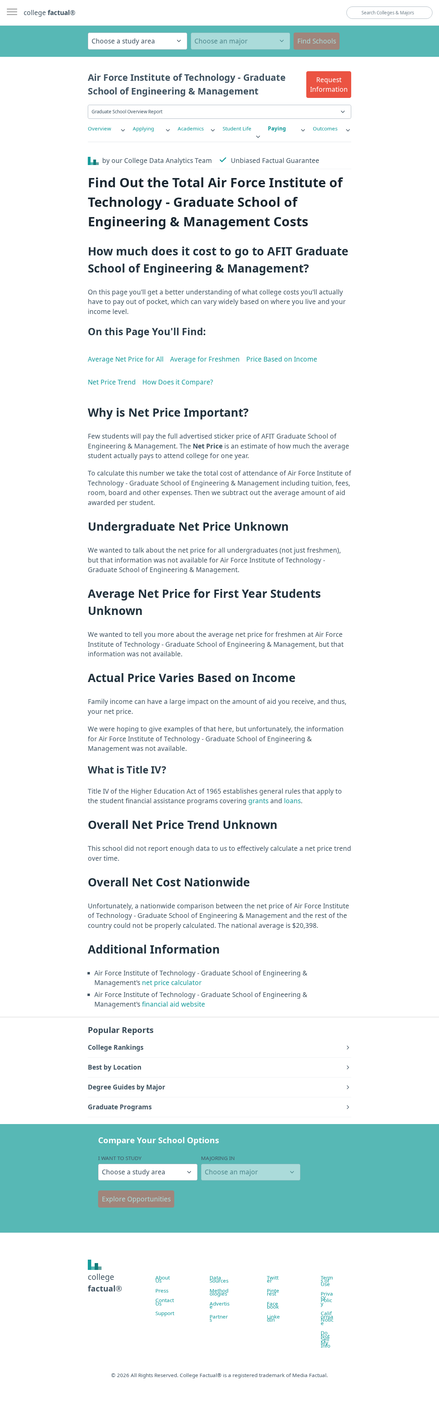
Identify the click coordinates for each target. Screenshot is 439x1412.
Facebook (273, 1305)
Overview (99, 128)
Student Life (237, 128)
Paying (277, 128)
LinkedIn (273, 1318)
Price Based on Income (281, 359)
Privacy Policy (327, 1298)
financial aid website (172, 1004)
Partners (219, 1318)
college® (105, 1283)
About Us (162, 1279)
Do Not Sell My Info (325, 1339)
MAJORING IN (218, 1158)
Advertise (219, 1305)
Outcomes (325, 128)
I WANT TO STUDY (120, 1158)
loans (292, 800)
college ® (49, 12)
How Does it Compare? (177, 382)
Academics (191, 128)
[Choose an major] (240, 41)
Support (164, 1313)
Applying (143, 128)
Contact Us (164, 1302)
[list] (107, 128)
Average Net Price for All (126, 359)
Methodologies (219, 1292)
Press (161, 1290)
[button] (328, 84)
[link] (107, 128)
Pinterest (273, 1292)
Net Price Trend (112, 382)
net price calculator (171, 982)
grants (258, 800)
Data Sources (219, 1279)
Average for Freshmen (205, 359)
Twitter (272, 1279)
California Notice (327, 1318)
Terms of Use (327, 1280)
